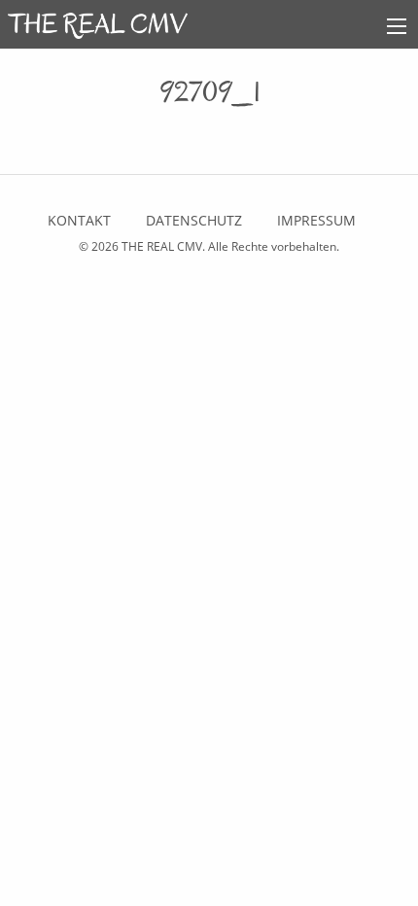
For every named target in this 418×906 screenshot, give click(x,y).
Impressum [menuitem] (316, 220)
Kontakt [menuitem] (79, 220)
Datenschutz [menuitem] (194, 220)
